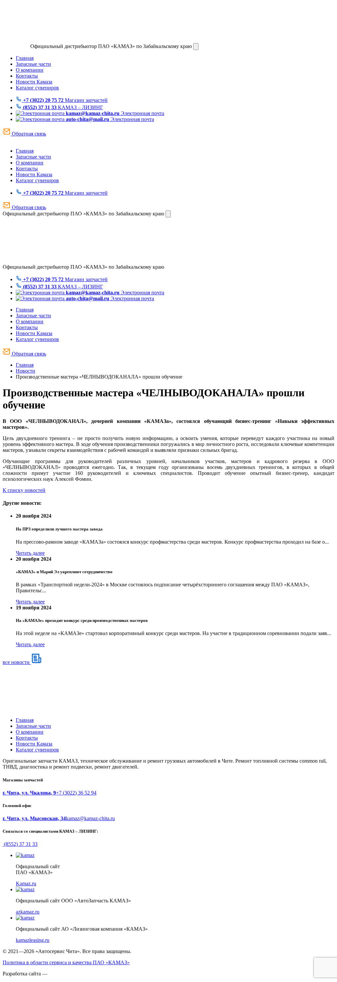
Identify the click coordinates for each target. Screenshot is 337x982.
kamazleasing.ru (32, 940)
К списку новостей (24, 490)
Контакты (27, 76)
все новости (17, 662)
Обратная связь (28, 133)
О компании (29, 70)
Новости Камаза (34, 82)
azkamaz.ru (27, 912)
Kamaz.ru (26, 883)
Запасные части (33, 64)
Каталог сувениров (37, 87)
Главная (25, 58)
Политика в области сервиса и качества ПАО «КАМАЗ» (66, 962)
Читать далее (30, 553)
